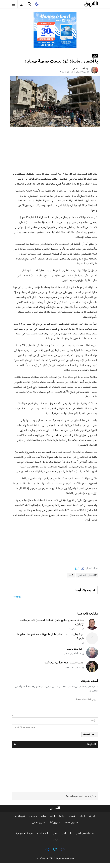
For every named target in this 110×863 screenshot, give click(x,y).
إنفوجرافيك (20, 816)
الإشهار (55, 839)
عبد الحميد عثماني (80, 68)
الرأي (95, 56)
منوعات (33, 816)
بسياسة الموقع (26, 686)
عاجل (55, 833)
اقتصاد (72, 816)
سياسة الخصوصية (24, 833)
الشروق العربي (38, 822)
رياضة (61, 816)
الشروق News (71, 822)
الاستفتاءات (42, 833)
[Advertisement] (55, 149)
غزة (70, 575)
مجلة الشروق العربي (85, 833)
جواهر (43, 816)
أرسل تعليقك (89, 734)
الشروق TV (55, 822)
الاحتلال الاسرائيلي (86, 575)
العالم (82, 816)
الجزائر (92, 816)
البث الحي (66, 833)
